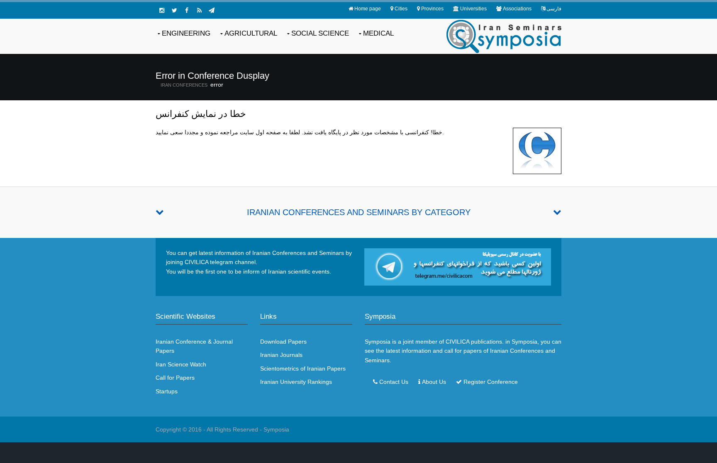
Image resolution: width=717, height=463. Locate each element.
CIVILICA (457, 341)
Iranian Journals (281, 354)
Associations (517, 9)
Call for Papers (175, 377)
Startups (167, 391)
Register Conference (490, 381)
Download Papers (283, 341)
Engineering (186, 33)
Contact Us (393, 381)
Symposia (276, 429)
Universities (473, 9)
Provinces (432, 9)
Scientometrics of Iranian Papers (303, 368)
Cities (401, 9)
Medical (378, 33)
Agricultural (250, 33)
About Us (434, 381)
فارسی (553, 9)
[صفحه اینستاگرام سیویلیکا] (162, 10)
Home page (367, 9)
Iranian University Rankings (296, 381)
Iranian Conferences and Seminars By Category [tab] (359, 212)
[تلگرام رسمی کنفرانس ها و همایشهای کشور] (211, 10)
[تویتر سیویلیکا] (174, 10)
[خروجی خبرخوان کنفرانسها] (199, 10)
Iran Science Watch (181, 364)
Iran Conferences (184, 84)
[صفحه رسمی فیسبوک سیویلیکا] (186, 10)
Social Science (320, 33)
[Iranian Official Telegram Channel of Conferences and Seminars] (457, 266)
